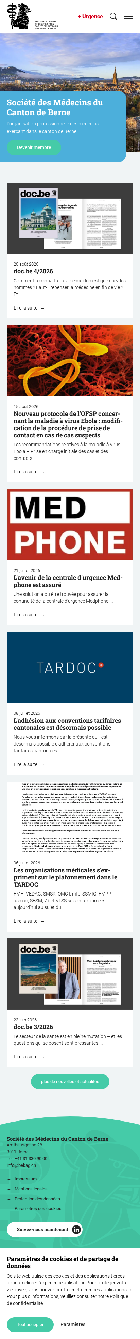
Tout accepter (30, 1324)
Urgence (92, 16)
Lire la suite (26, 308)
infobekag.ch (21, 1165)
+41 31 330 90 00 (31, 1158)
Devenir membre (34, 147)
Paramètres (72, 1324)
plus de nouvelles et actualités (70, 1081)
